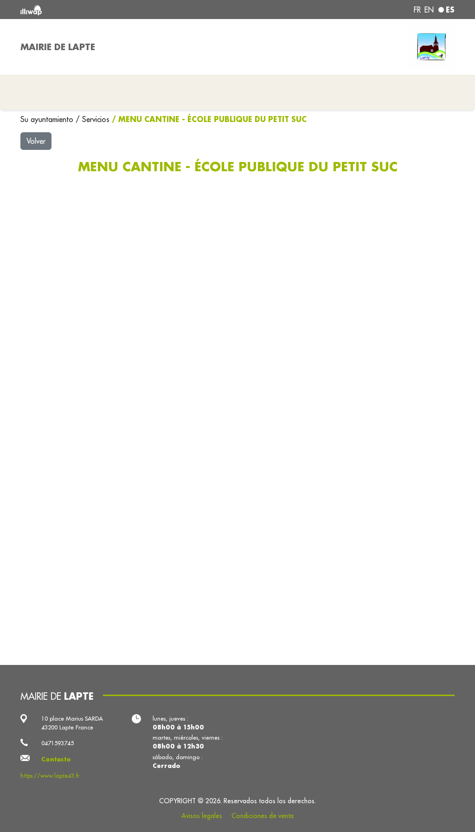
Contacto (56, 759)
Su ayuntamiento (48, 119)
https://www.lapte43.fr (49, 775)
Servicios (97, 119)
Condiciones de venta (262, 816)
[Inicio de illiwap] (107, 9)
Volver (35, 141)
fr (417, 9)
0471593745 (57, 743)
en (429, 9)
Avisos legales (201, 816)
